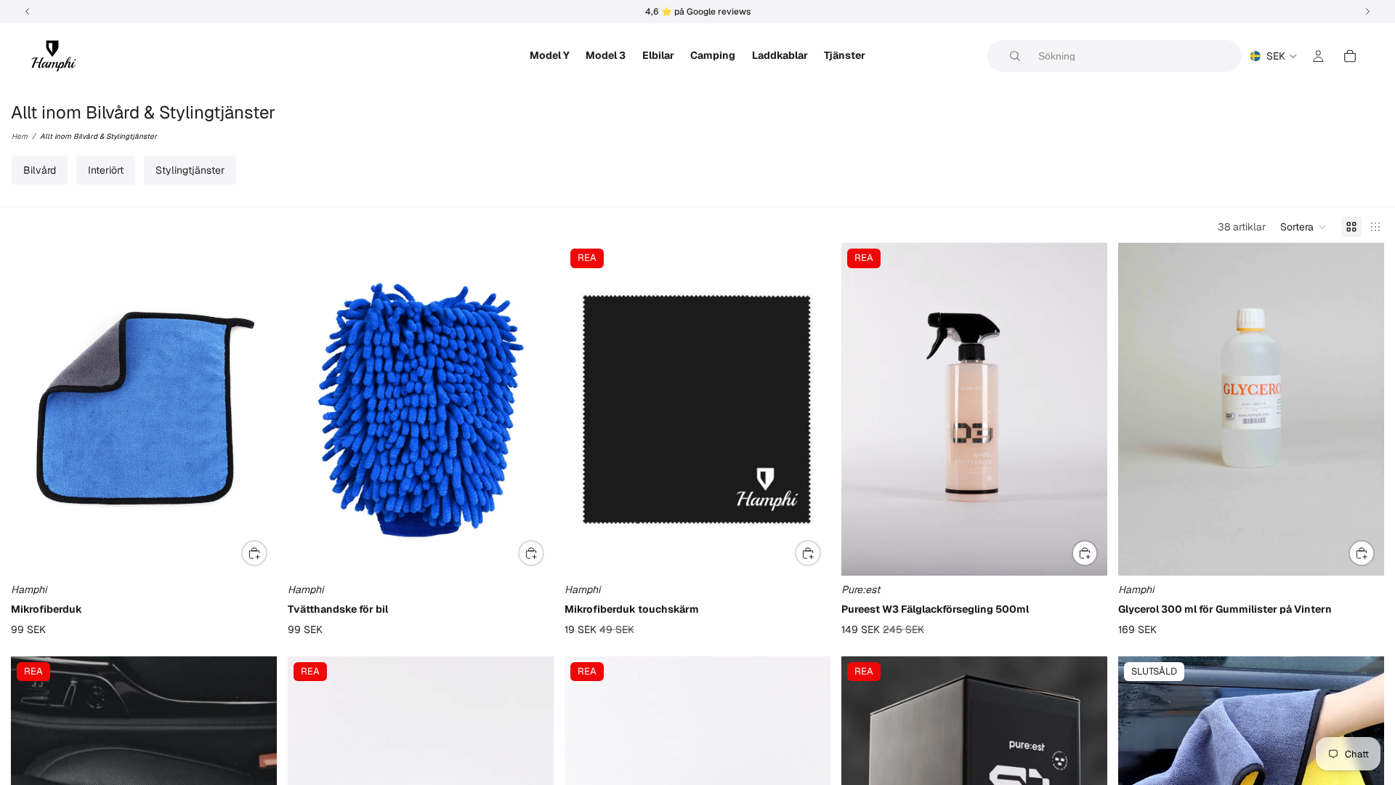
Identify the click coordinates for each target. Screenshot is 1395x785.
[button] (1303, 227)
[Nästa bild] (1085, 409)
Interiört (106, 170)
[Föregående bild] (863, 409)
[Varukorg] (1350, 56)
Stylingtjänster (190, 170)
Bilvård (39, 170)
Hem (20, 136)
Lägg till (266, 552)
